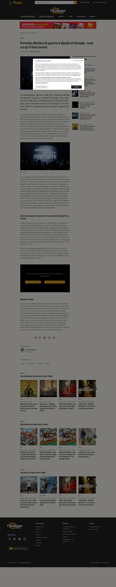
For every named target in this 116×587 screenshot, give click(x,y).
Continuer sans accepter (77, 60)
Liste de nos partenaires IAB (41, 82)
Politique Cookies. (76, 75)
